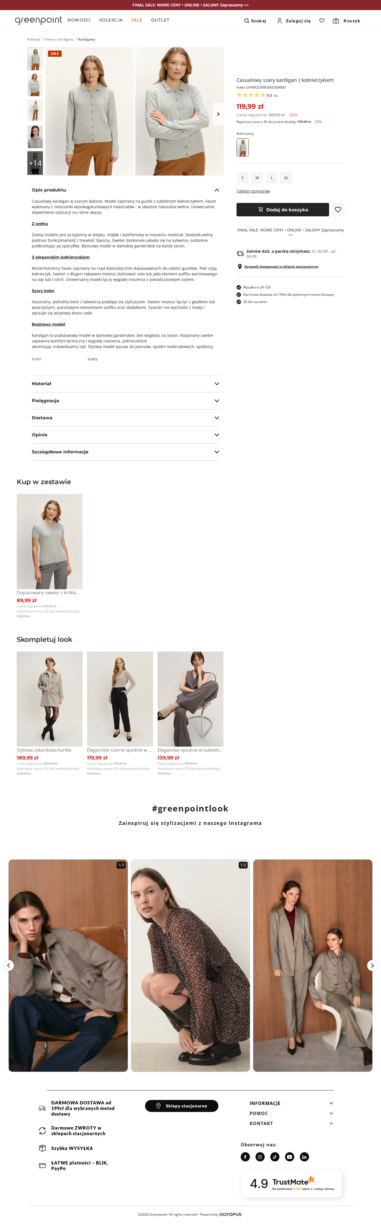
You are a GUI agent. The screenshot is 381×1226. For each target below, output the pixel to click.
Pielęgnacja (45, 400)
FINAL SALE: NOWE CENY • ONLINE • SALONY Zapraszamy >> (290, 233)
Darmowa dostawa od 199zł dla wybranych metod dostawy (288, 294)
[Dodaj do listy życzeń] (338, 209)
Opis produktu (49, 190)
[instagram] (260, 1156)
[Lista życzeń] (321, 20)
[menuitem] (81, 20)
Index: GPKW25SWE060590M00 (261, 87)
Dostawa (42, 417)
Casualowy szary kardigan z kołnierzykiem (285, 80)
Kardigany (86, 39)
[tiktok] (274, 1156)
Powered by (209, 1214)
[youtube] (289, 1156)
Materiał (41, 383)
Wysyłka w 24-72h (257, 287)
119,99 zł (250, 106)
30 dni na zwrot (255, 301)
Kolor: (245, 133)
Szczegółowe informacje (60, 452)
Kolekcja (33, 39)
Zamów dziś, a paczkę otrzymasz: (292, 254)
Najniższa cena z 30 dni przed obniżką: (279, 121)
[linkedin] (304, 1156)
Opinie (39, 434)
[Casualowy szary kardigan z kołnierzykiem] (35, 58)
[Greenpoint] (38, 20)
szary (92, 358)
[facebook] (245, 1156)
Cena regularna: (267, 114)
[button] (291, 1105)
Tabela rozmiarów (253, 191)
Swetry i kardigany (59, 39)
